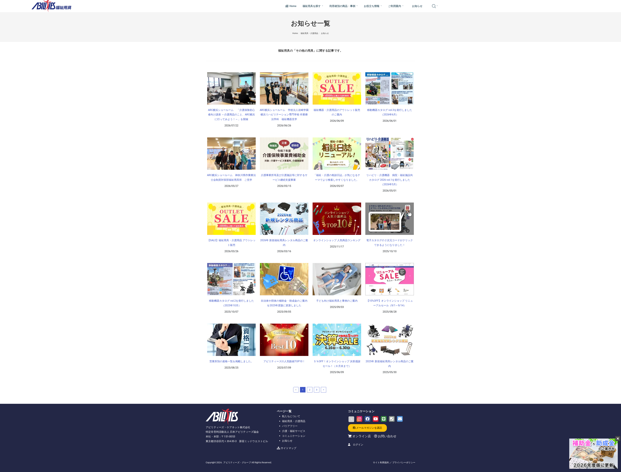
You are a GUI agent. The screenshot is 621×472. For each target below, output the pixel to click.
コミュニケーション (293, 435)
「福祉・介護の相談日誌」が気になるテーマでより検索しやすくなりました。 (337, 177)
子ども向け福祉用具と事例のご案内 (337, 300)
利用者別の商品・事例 (342, 6)
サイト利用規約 (381, 462)
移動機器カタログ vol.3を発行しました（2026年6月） (389, 112)
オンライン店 (361, 436)
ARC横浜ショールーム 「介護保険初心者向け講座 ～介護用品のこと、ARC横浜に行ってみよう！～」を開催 (231, 114)
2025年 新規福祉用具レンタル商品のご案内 (390, 364)
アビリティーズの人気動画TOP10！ (284, 361)
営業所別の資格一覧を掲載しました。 (231, 361)
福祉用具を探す (312, 6)
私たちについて (291, 416)
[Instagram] (359, 419)
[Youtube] (375, 419)
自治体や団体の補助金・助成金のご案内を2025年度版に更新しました (284, 303)
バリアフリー (290, 426)
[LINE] (384, 419)
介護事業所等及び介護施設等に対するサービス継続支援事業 (284, 177)
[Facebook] (367, 419)
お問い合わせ (386, 436)
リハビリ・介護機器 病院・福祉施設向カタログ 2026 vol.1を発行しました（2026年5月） (389, 180)
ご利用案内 (394, 6)
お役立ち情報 (371, 6)
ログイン (358, 444)
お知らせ (417, 6)
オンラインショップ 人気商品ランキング (336, 240)
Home (292, 6)
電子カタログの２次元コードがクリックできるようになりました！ (389, 243)
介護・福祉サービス (293, 431)
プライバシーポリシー (403, 462)
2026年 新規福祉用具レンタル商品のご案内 (284, 243)
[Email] (400, 419)
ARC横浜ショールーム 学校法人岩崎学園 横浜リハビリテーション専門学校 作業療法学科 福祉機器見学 (284, 114)
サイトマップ (288, 448)
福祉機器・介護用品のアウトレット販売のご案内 (337, 112)
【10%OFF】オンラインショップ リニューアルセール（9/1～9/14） (389, 303)
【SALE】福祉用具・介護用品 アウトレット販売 (231, 243)
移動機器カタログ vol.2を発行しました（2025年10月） (231, 303)
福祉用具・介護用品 (309, 33)
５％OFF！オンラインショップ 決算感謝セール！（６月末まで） (337, 364)
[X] (351, 419)
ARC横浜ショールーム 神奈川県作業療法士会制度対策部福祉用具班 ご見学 (231, 177)
